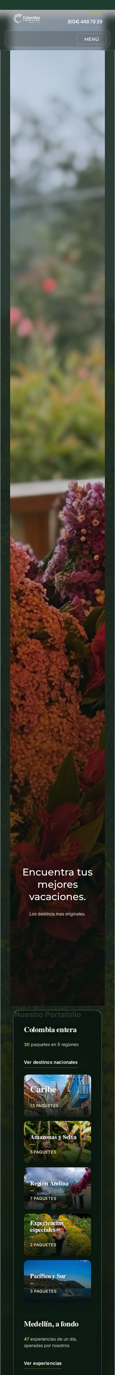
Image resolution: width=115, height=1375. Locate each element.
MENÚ (91, 39)
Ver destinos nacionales (51, 1062)
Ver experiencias (43, 1363)
